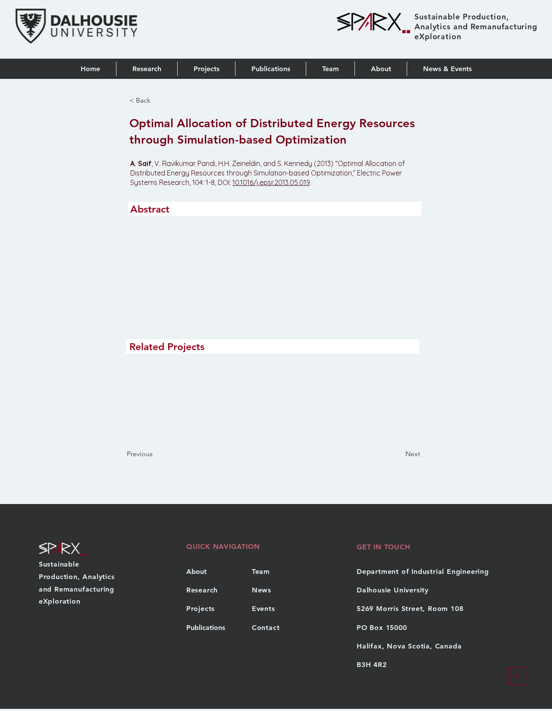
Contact (266, 627)
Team (261, 571)
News (261, 590)
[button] (270, 69)
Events (263, 609)
